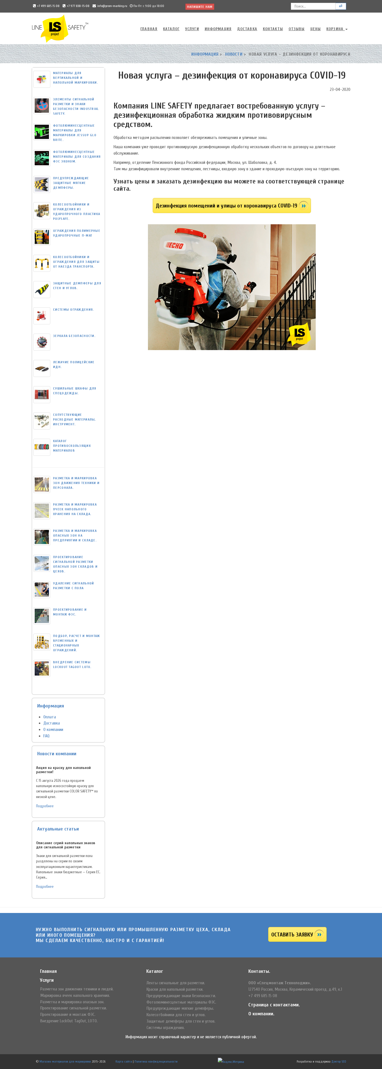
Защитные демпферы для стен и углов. (181, 1021)
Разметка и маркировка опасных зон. (72, 1001)
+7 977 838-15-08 (78, 6)
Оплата (49, 716)
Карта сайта (123, 1061)
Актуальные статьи (58, 829)
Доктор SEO (338, 1061)
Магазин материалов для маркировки (65, 1061)
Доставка (247, 29)
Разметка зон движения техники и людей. (77, 989)
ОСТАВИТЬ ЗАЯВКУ (292, 934)
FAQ (46, 735)
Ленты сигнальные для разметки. (176, 982)
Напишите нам (200, 7)
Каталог (171, 29)
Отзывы (297, 29)
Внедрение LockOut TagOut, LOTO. (69, 1020)
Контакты (273, 29)
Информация (218, 29)
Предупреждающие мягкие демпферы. (180, 1008)
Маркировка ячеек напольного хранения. (75, 995)
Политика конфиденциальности (156, 1061)
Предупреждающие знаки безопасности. (181, 995)
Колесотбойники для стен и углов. (176, 1014)
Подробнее (45, 806)
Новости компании (56, 754)
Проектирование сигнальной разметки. (73, 1008)
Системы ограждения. (166, 1027)
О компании (53, 729)
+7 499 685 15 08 (48, 6)
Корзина (335, 29)
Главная (148, 29)
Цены (315, 29)
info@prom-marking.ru (112, 6)
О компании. (261, 1014)
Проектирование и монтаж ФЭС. (67, 1014)
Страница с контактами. (274, 1005)
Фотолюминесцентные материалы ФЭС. (181, 1002)
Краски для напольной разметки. (175, 989)
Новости (233, 54)
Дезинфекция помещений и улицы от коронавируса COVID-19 (226, 205)
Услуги (192, 29)
